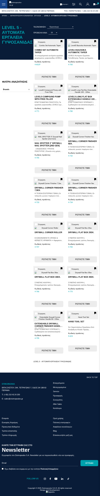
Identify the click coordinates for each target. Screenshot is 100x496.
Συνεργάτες (58, 400)
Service (56, 391)
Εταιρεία (5, 418)
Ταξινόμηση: (39, 27)
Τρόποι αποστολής (9, 431)
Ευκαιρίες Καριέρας (10, 422)
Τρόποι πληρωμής (9, 435)
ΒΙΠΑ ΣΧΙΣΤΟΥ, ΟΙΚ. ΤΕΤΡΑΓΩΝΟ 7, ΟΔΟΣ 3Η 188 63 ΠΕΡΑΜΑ (24, 389)
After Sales (57, 404)
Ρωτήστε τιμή (49, 77)
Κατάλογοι (57, 408)
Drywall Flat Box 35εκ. (81, 277)
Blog (55, 431)
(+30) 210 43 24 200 (12, 395)
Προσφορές (58, 396)
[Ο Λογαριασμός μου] (88, 4)
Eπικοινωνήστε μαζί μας (63, 435)
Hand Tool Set (76, 322)
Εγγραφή (89, 463)
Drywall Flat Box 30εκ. (48, 277)
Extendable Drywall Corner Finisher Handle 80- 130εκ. (48, 326)
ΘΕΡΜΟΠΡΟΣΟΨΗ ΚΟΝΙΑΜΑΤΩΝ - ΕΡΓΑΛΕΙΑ (25, 16)
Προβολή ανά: (40, 33)
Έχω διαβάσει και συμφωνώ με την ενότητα (31, 469)
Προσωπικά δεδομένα (11, 427)
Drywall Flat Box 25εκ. (81, 232)
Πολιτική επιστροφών (61, 422)
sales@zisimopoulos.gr (13, 399)
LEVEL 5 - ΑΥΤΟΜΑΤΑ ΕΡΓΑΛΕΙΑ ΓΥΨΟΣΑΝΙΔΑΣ (61, 16)
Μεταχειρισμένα (59, 387)
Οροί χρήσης (58, 418)
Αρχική (4, 16)
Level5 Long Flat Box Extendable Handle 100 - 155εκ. (82, 99)
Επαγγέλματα (58, 383)
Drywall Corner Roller (48, 232)
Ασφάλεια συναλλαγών (62, 427)
